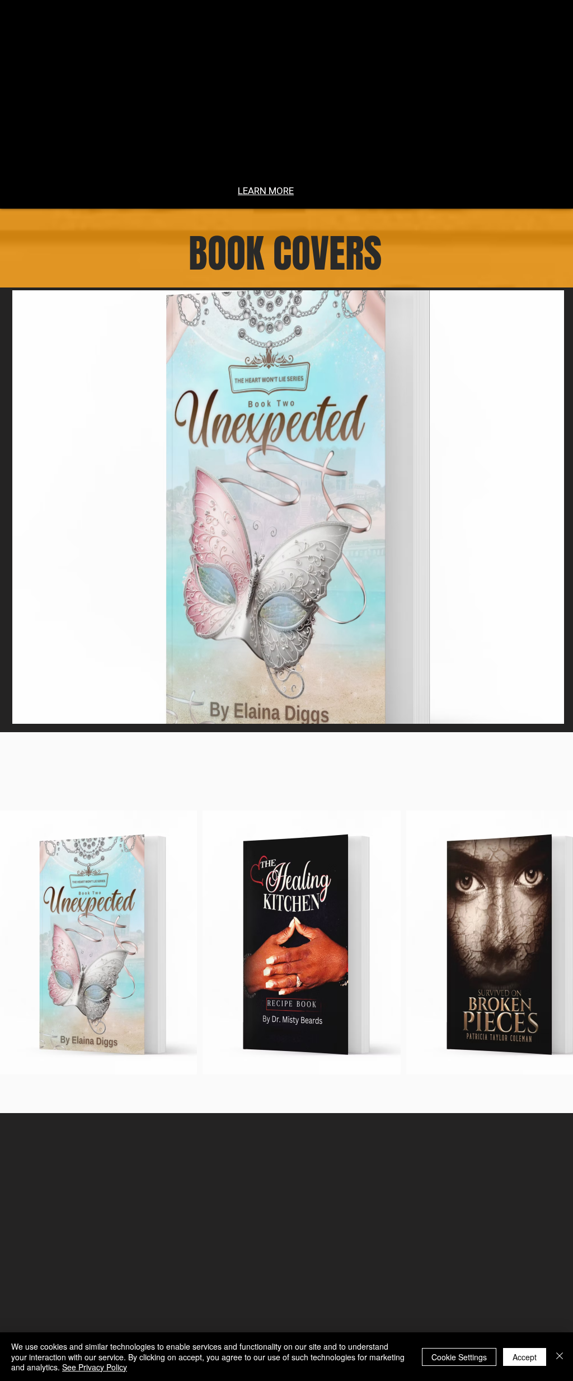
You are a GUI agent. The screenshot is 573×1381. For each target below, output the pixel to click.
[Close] (559, 1356)
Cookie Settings (459, 1357)
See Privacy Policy (94, 1367)
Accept (525, 1357)
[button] (288, 507)
